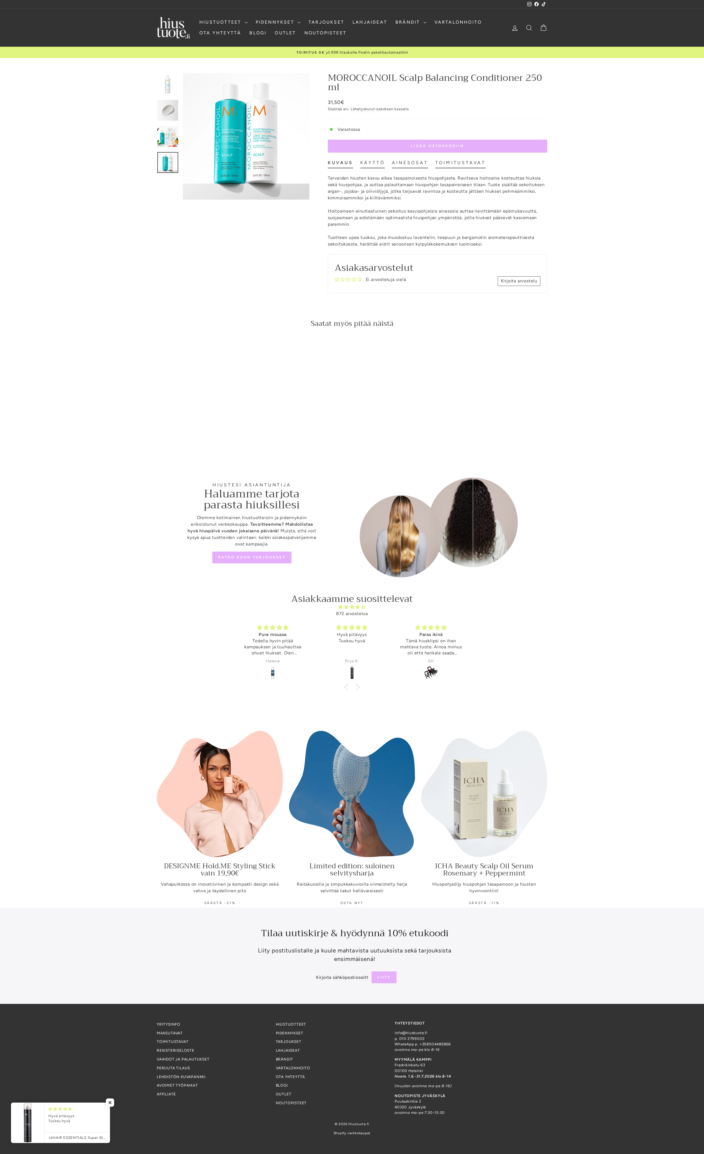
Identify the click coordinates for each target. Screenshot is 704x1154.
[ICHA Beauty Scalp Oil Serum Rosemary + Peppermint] (484, 794)
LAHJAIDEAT (370, 22)
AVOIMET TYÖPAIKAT (177, 1085)
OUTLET (285, 32)
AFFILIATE (166, 1094)
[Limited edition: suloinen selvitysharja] (352, 794)
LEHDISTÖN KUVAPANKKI (181, 1077)
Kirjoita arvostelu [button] (519, 280)
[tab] (340, 163)
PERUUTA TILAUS (173, 1068)
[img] (352, 607)
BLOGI (257, 32)
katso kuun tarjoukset (252, 557)
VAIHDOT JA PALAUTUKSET (183, 1059)
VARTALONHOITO (458, 22)
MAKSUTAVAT (170, 1033)
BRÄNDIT (408, 22)
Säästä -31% (220, 903)
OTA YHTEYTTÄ (220, 32)
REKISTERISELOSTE (175, 1050)
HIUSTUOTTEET (221, 22)
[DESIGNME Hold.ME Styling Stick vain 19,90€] (220, 794)
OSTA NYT (352, 903)
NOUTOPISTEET (325, 32)
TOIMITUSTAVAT (172, 1041)
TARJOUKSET (326, 22)
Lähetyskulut (363, 109)
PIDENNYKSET (276, 22)
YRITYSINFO (168, 1024)
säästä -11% (484, 903)
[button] (348, 687)
